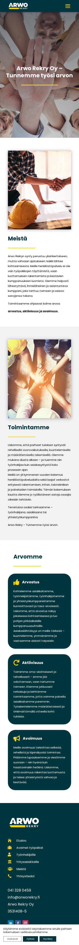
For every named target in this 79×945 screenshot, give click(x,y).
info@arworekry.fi (24, 897)
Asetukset (12, 938)
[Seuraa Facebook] (18, 923)
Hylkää (30, 938)
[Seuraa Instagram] (25, 923)
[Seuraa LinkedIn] (11, 923)
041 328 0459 (19, 890)
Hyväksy (48, 938)
